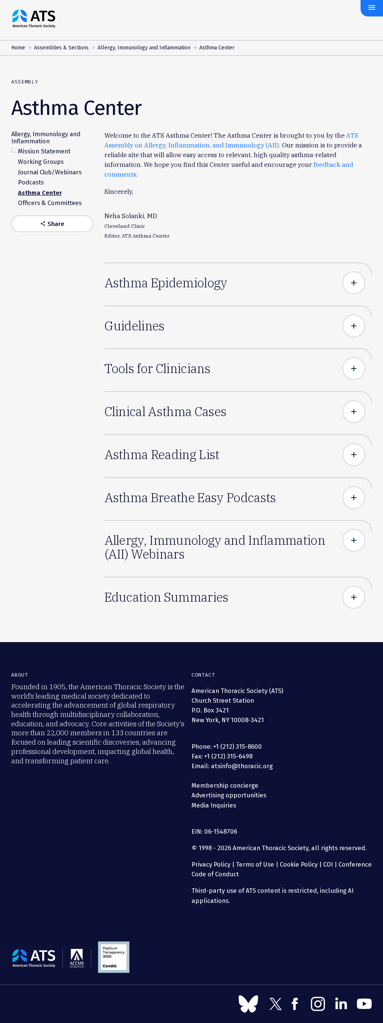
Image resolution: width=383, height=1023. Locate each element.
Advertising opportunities (229, 795)
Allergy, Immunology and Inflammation (144, 48)
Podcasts (31, 182)
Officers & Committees (50, 203)
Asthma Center (40, 192)
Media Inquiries (214, 805)
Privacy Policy (211, 864)
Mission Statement (44, 151)
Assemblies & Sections (61, 48)
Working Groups (41, 161)
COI (328, 864)
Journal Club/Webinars (50, 172)
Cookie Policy (299, 864)
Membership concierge (225, 785)
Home (18, 48)
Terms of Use (255, 864)
